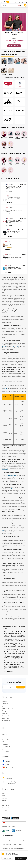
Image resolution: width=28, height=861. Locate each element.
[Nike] (20, 93)
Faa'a (3, 795)
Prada (12, 346)
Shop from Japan (7, 840)
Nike (18, 346)
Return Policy (5, 739)
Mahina (4, 800)
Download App (6, 732)
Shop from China (17, 842)
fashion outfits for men (11, 475)
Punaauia (4, 798)
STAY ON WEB (7, 858)
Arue (3, 803)
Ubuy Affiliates (5, 751)
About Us (4, 701)
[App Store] (6, 818)
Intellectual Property (7, 708)
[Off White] (8, 93)
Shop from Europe (17, 844)
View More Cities (6, 808)
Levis (3, 530)
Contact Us (5, 703)
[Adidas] (8, 102)
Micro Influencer (6, 720)
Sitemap (4, 711)
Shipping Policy (6, 718)
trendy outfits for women (13, 329)
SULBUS (24, 254)
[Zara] (8, 120)
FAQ (3, 742)
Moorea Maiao (5, 805)
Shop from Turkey (7, 844)
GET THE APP (20, 858)
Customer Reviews (6, 737)
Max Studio (23, 241)
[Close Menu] (1, 3)
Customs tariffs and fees (8, 715)
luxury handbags (10, 488)
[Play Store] (15, 818)
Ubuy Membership (6, 723)
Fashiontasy (23, 184)
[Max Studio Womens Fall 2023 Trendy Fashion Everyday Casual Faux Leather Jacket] (4, 245)
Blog (3, 749)
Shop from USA (6, 838)
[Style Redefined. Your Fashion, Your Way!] (14, 22)
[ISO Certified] (16, 830)
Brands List (4, 734)
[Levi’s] (8, 84)
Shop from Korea (7, 842)
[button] (16, 3)
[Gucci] (20, 120)
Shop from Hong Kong (18, 840)
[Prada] (8, 111)
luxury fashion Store (6, 469)
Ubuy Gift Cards (6, 746)
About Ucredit (5, 744)
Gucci (19, 386)
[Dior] (20, 102)
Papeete (4, 793)
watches (21, 344)
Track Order (5, 713)
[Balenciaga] (20, 111)
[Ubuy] (7, 2)
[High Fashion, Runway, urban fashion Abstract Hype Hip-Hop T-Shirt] (5, 233)
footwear (4, 346)
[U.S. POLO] (20, 84)
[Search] (25, 5)
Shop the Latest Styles (14, 45)
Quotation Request (7, 706)
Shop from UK (15, 838)
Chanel (5, 388)
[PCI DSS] (5, 831)
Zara (17, 364)
